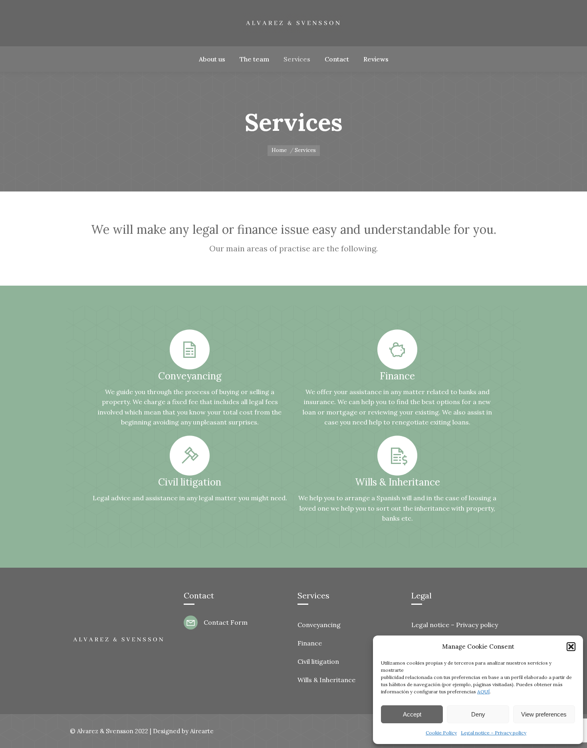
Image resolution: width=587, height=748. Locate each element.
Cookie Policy (441, 733)
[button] (571, 647)
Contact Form (226, 622)
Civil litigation (318, 661)
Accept (412, 714)
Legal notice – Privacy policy (493, 733)
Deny (478, 714)
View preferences (544, 714)
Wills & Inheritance (326, 680)
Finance (309, 643)
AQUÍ (483, 692)
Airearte (202, 731)
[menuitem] (212, 59)
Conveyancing (319, 625)
